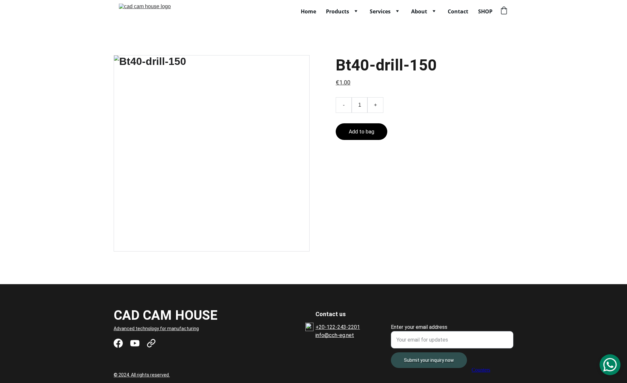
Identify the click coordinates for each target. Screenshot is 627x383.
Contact (458, 11)
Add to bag (361, 132)
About (419, 11)
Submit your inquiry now (429, 360)
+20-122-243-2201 (337, 327)
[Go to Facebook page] (118, 343)
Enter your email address (419, 327)
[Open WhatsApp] (610, 364)
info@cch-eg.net (334, 335)
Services (380, 11)
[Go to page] (151, 343)
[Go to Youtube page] (134, 343)
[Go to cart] (504, 11)
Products (337, 11)
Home (308, 11)
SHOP (485, 11)
